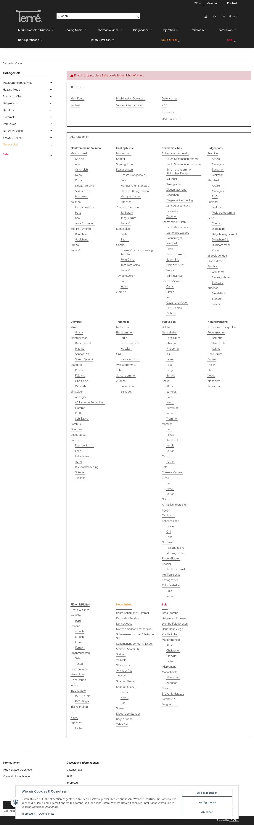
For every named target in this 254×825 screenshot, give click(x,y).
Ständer (217, 298)
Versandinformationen (129, 105)
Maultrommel (79, 153)
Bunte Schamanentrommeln (183, 164)
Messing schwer (176, 553)
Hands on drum (84, 207)
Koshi (124, 234)
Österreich (81, 169)
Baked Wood (215, 261)
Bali (123, 281)
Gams (169, 286)
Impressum (28, 813)
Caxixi (165, 456)
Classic (216, 223)
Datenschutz (46, 813)
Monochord (173, 677)
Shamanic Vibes (13, 96)
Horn (73, 712)
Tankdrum (127, 212)
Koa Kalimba (169, 634)
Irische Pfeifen (79, 706)
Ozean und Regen (177, 302)
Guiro (165, 499)
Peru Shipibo (174, 308)
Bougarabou (78, 434)
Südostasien (82, 191)
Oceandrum (215, 354)
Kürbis (170, 445)
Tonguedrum (128, 218)
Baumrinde (218, 343)
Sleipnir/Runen (175, 264)
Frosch (212, 364)
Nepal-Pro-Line (84, 185)
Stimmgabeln (124, 164)
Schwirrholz (215, 386)
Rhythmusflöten (80, 653)
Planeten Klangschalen (135, 191)
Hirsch (170, 291)
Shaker (166, 380)
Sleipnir (120, 654)
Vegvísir (171, 270)
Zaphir (124, 239)
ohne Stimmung (84, 223)
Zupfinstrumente (81, 228)
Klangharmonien (131, 196)
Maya (169, 248)
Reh (168, 297)
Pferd (211, 370)
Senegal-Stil (82, 354)
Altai (78, 164)
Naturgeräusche (13, 130)
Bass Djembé (83, 343)
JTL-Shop (234, 820)
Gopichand (81, 239)
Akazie (216, 158)
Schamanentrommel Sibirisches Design (178, 171)
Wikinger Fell (174, 184)
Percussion (9, 123)
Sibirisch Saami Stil (127, 649)
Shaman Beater (125, 681)
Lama (169, 359)
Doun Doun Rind (130, 343)
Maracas (167, 424)
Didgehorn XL (220, 239)
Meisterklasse (79, 337)
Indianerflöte (78, 690)
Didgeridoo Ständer (128, 713)
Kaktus (216, 348)
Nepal (79, 174)
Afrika (74, 327)
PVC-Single (82, 701)
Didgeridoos (10, 103)
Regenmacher (216, 332)
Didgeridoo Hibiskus (174, 618)
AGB (164, 105)
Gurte (78, 461)
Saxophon (218, 169)
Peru (78, 620)
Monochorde (169, 672)
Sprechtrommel (125, 375)
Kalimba (76, 201)
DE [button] (196, 3)
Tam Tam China (130, 264)
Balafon (166, 327)
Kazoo (74, 717)
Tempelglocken (125, 275)
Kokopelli (172, 243)
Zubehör (76, 250)
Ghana (79, 332)
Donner (212, 359)
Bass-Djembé (170, 612)
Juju (168, 354)
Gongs (120, 244)
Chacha (171, 343)
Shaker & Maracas (173, 693)
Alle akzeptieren (207, 792)
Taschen (217, 304)
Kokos (170, 402)
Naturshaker (169, 332)
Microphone (169, 666)
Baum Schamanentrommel (182, 158)
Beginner (213, 201)
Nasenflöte (77, 674)
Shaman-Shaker (171, 281)
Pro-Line (213, 153)
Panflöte (76, 615)
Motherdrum (123, 153)
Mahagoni (218, 164)
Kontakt (232, 3)
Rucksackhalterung (86, 467)
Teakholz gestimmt (223, 212)
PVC (214, 196)
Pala (169, 364)
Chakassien (173, 650)
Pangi (169, 370)
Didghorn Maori (221, 244)
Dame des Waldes (177, 232)
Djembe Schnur (84, 445)
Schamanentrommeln (175, 153)
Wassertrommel (126, 364)
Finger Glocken (171, 558)
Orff (168, 531)
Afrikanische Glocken (174, 504)
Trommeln (9, 117)
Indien (124, 286)
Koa (77, 218)
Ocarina (75, 626)
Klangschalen (124, 169)
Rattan (170, 413)
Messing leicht (175, 547)
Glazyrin (171, 655)
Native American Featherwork (134, 629)
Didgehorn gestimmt (224, 234)
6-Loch (79, 636)
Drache (79, 370)
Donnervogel (174, 238)
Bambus (213, 266)
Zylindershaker (171, 585)
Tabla (119, 370)
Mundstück (218, 293)
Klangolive (214, 380)
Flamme (80, 407)
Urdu (119, 354)
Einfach (171, 313)
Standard (213, 180)
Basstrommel (124, 332)
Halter (79, 728)
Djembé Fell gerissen (175, 623)
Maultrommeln (171, 639)
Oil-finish (80, 386)
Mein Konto (214, 3)
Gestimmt (218, 271)
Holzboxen (81, 196)
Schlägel (126, 391)
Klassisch (126, 348)
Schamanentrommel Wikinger (134, 643)
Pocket (216, 250)
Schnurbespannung (178, 205)
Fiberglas (76, 429)
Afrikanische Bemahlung (90, 402)
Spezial (75, 244)
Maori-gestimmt (222, 277)
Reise (211, 218)
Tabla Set (122, 724)
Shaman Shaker (125, 686)
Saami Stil (172, 259)
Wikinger (171, 178)
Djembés (8, 110)
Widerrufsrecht (171, 119)
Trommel (171, 418)
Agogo (166, 510)
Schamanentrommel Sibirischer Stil (135, 636)
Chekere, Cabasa (172, 472)
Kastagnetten (170, 580)
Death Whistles (80, 609)
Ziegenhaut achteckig (179, 200)
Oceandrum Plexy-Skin (222, 327)
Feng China (127, 259)
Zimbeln (121, 291)
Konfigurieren (207, 802)
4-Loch (79, 631)
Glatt (78, 413)
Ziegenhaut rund (176, 189)
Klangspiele (123, 228)
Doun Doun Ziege (172, 629)
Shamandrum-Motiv (174, 221)
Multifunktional (171, 574)
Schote (170, 375)
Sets (123, 180)
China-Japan (78, 679)
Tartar (170, 661)
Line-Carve (81, 380)
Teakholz (217, 174)
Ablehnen (207, 811)
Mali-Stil (80, 348)
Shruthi (120, 158)
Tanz (169, 537)
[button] (205, 16)
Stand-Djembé (84, 359)
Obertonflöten (79, 669)
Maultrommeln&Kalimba (18, 82)
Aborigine (81, 397)
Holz (169, 397)
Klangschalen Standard (135, 185)
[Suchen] (137, 16)
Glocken (167, 542)
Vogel (211, 375)
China (78, 180)
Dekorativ (172, 211)
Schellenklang (170, 520)
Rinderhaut (173, 195)
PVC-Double (82, 696)
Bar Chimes (173, 337)
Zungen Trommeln (127, 207)
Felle (78, 450)
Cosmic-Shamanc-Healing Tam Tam (137, 252)
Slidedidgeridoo (217, 255)
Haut (78, 212)
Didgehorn (218, 228)
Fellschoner (82, 456)
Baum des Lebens (177, 227)
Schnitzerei (82, 418)
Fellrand (80, 375)
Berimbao (81, 234)
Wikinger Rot (174, 275)
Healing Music (11, 89)
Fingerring (172, 348)
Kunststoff (172, 407)
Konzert (79, 647)
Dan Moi (80, 158)
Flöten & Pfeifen (12, 137)
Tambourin (168, 515)
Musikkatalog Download (130, 98)
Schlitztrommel (175, 569)
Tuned (79, 663)
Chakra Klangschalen (134, 174)
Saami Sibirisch (175, 254)
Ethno (165, 477)
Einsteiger (77, 391)
